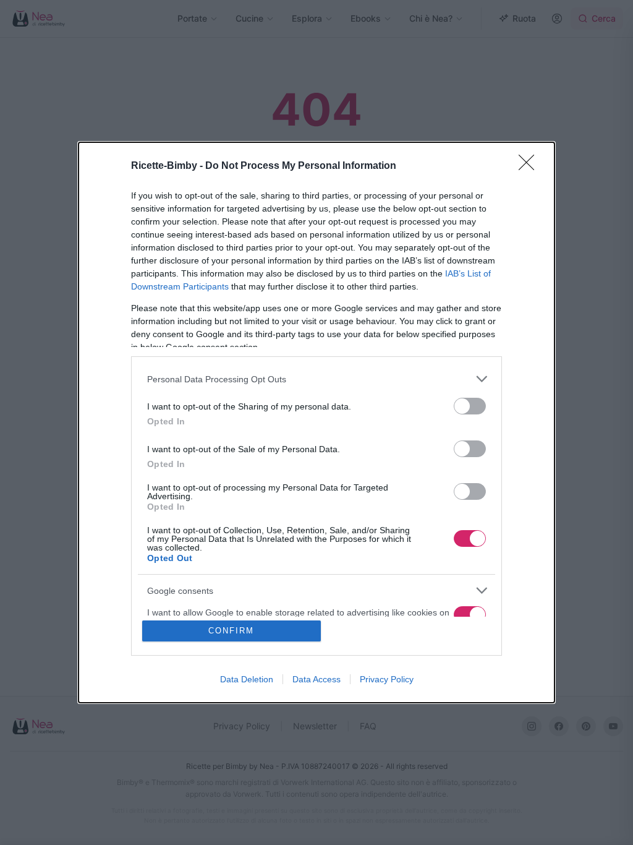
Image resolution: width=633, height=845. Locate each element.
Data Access (316, 679)
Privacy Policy (387, 679)
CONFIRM (231, 630)
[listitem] (316, 378)
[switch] (470, 406)
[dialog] (316, 422)
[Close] (530, 166)
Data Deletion (246, 679)
